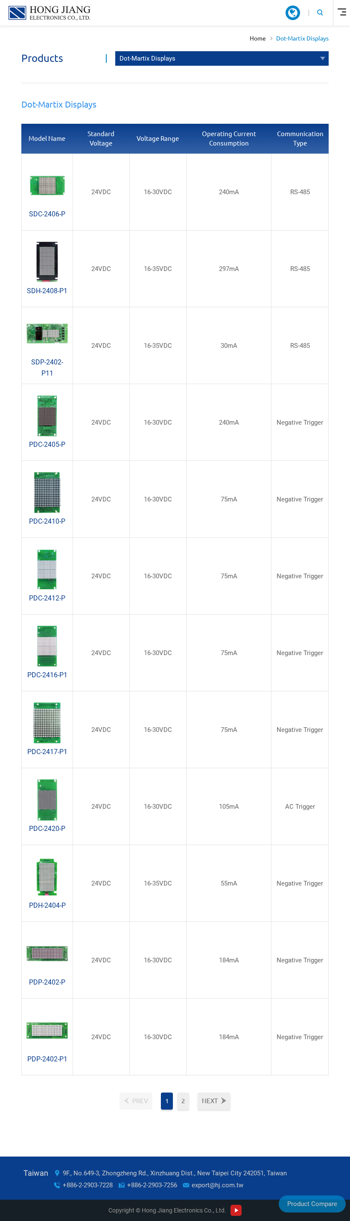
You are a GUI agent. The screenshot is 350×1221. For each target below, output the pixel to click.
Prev (140, 1100)
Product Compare (312, 1204)
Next (210, 1100)
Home (258, 38)
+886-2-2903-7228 (88, 1185)
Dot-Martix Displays (302, 38)
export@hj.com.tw (217, 1185)
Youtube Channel (236, 1210)
